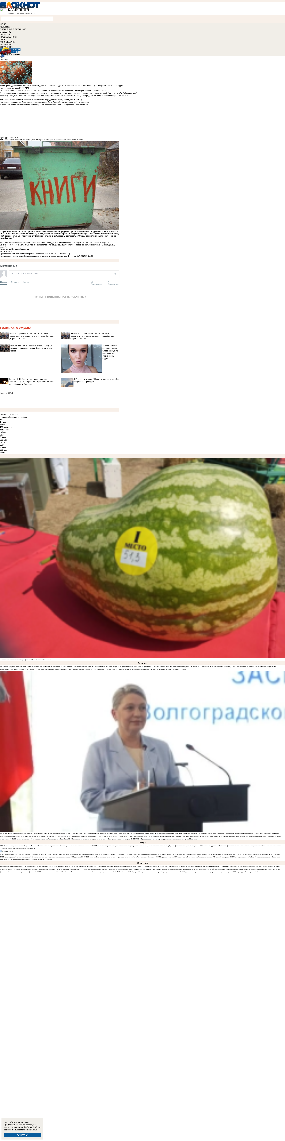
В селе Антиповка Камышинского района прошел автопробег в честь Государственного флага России (173, 854)
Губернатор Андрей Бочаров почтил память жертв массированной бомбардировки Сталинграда (153, 833)
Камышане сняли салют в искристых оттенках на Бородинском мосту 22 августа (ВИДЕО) (104, 839)
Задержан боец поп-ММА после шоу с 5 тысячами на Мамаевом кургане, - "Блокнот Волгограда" (194, 857)
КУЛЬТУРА (5, 27)
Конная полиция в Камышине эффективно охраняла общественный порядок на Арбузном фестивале (93, 666)
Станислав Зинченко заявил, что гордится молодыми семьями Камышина (65, 669)
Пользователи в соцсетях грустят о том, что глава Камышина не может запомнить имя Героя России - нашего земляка (53, 91)
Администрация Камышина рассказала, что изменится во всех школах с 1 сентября (102, 854)
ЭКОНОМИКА (6, 44)
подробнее (22, 417)
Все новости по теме (9, 88)
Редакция (4, 60)
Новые (3, 281)
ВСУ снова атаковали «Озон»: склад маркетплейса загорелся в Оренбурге (41, 839)
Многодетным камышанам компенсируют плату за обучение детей (190, 869)
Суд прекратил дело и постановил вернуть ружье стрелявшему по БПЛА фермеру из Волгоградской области (223, 872)
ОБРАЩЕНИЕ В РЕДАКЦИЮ (13, 29)
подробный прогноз (8, 417)
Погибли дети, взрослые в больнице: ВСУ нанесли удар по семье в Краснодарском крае (36, 854)
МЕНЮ (3, 24)
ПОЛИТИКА (5, 34)
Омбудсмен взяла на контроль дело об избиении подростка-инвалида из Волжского (34, 833)
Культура (4, 137)
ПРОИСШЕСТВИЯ (8, 37)
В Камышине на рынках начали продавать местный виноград (91, 833)
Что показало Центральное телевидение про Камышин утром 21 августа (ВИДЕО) (112, 866)
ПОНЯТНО (22, 1135)
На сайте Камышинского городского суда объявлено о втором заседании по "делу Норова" (248, 854)
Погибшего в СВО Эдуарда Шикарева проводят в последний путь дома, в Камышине (149, 872)
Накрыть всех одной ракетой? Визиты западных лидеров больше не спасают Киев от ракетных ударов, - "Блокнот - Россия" (141, 669)
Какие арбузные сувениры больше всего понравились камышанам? (28, 666)
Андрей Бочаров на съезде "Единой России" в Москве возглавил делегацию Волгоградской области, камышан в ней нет (48, 846)
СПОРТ (3, 39)
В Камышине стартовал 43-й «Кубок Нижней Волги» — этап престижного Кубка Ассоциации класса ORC (76, 872)
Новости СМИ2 (6, 393)
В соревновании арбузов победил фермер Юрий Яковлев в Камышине (25, 660)
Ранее (26, 281)
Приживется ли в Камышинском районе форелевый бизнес (26, 254)
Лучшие (15, 281)
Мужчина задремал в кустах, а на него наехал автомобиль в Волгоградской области (222, 833)
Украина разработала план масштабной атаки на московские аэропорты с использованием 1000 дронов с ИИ (43, 857)
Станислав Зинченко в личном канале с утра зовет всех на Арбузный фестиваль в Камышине (121, 857)
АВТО (15, 52)
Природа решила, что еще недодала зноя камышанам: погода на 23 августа (169, 839)
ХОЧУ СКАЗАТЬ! (7, 42)
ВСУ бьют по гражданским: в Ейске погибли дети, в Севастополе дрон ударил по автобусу (166, 666)
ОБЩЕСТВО (5, 32)
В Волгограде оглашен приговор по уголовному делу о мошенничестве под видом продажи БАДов (182, 836)
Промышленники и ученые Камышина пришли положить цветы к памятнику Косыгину (38, 256)
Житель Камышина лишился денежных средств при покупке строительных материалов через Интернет (41, 866)
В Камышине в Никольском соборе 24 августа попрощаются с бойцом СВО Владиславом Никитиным (183, 866)
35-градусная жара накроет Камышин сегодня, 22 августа (31, 859)
